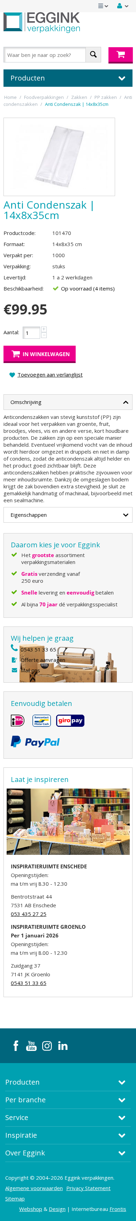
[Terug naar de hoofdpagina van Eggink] (41, 22)
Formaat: (14, 244)
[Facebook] (15, 1046)
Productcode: (19, 232)
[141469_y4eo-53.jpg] (59, 157)
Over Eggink (25, 1152)
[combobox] (52, 54)
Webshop (30, 1208)
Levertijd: (14, 277)
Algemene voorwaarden (34, 1188)
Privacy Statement (88, 1188)
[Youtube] (31, 1046)
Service (16, 1117)
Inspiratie (21, 1135)
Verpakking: (17, 266)
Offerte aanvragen (43, 659)
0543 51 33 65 (38, 649)
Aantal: (11, 332)
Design (57, 1208)
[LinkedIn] (63, 1046)
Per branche (25, 1099)
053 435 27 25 (28, 913)
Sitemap (15, 1198)
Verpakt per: (18, 255)
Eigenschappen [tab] (28, 514)
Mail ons (30, 670)
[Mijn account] (123, 5)
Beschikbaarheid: (23, 288)
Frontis (117, 1208)
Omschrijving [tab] (25, 401)
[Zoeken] (93, 54)
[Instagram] (47, 1046)
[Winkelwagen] (120, 55)
